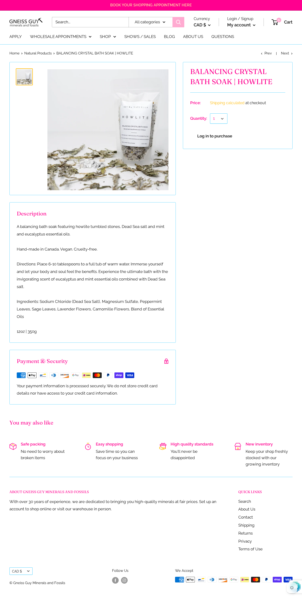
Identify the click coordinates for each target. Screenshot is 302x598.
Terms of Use (250, 549)
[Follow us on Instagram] (124, 580)
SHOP (105, 36)
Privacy (245, 541)
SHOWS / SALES (140, 36)
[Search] (178, 22)
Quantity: (198, 118)
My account (239, 24)
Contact (245, 517)
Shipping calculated (227, 103)
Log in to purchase (214, 136)
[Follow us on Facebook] (115, 580)
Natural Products (38, 53)
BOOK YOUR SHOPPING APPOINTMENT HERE (151, 5)
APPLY (15, 36)
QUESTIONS (222, 36)
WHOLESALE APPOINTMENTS (58, 36)
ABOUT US (193, 36)
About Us (246, 509)
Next (285, 53)
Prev (268, 53)
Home (14, 53)
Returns (245, 533)
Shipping (246, 525)
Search (244, 501)
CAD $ (17, 571)
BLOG (169, 36)
